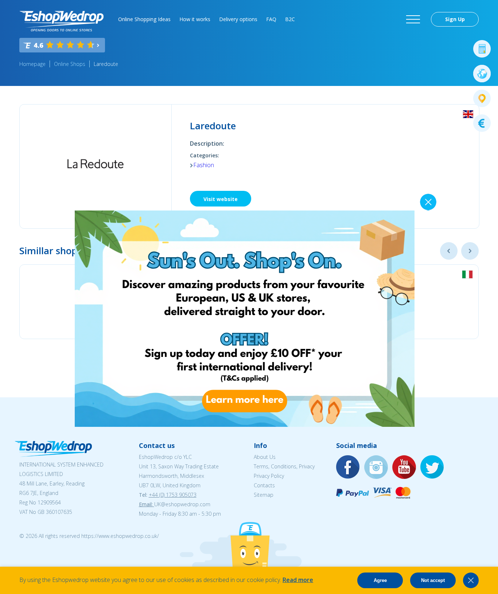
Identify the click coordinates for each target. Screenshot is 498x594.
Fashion (203, 165)
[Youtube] (404, 467)
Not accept (433, 580)
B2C (290, 19)
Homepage (32, 63)
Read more (298, 580)
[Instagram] (376, 467)
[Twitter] (432, 467)
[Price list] (482, 123)
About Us (265, 456)
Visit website (220, 199)
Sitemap (263, 494)
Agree (380, 580)
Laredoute (106, 63)
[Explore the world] (482, 73)
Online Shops (69, 63)
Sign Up (455, 19)
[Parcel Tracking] (482, 98)
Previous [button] (449, 251)
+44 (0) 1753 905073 (173, 494)
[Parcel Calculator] (482, 49)
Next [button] (470, 251)
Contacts (264, 485)
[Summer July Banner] (245, 425)
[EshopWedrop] (61, 21)
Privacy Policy (269, 475)
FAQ (271, 19)
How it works (194, 19)
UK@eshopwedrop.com (182, 504)
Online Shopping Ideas (144, 19)
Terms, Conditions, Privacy (284, 466)
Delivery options (238, 19)
